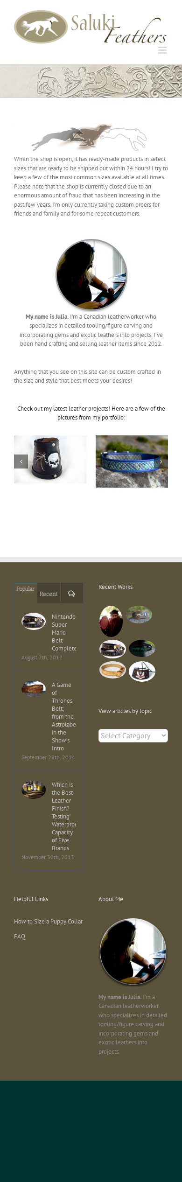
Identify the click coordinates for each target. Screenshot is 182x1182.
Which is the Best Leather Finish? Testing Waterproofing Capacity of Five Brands (64, 816)
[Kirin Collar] (139, 614)
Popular (25, 588)
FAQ (19, 936)
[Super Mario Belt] (112, 649)
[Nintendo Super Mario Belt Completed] (33, 621)
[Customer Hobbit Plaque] (110, 621)
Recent (49, 593)
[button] (21, 462)
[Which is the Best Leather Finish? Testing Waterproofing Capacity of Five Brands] (33, 790)
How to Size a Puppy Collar (48, 921)
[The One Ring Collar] (112, 669)
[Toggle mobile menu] (163, 50)
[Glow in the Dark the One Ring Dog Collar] (142, 648)
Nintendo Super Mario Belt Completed (64, 632)
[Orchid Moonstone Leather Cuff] (142, 671)
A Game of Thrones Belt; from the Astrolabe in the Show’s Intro (64, 716)
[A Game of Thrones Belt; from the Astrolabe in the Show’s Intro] (33, 689)
